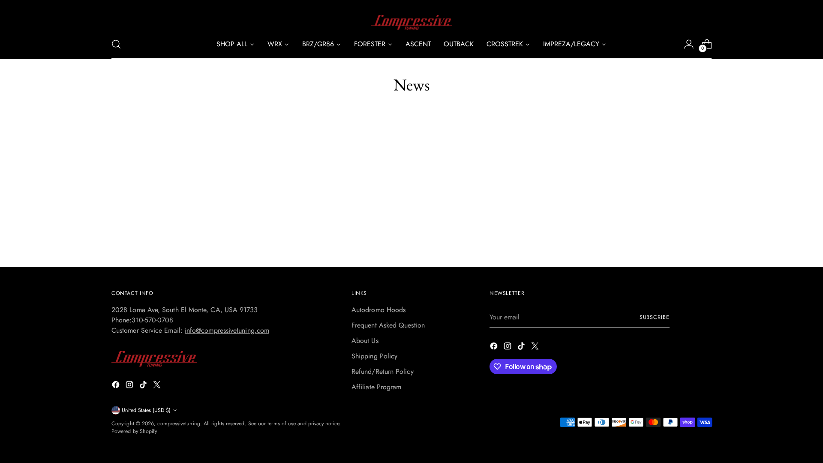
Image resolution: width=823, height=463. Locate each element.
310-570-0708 (152, 320)
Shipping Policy (374, 356)
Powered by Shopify (134, 431)
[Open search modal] (116, 44)
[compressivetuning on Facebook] (116, 386)
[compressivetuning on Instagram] (130, 386)
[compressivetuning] (411, 22)
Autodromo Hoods (378, 310)
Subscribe (655, 317)
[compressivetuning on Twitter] (158, 386)
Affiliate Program (376, 387)
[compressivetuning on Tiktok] (144, 386)
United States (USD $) (146, 410)
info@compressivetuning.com (227, 330)
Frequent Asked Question (388, 325)
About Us (364, 341)
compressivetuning (178, 423)
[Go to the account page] (688, 44)
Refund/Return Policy (382, 371)
